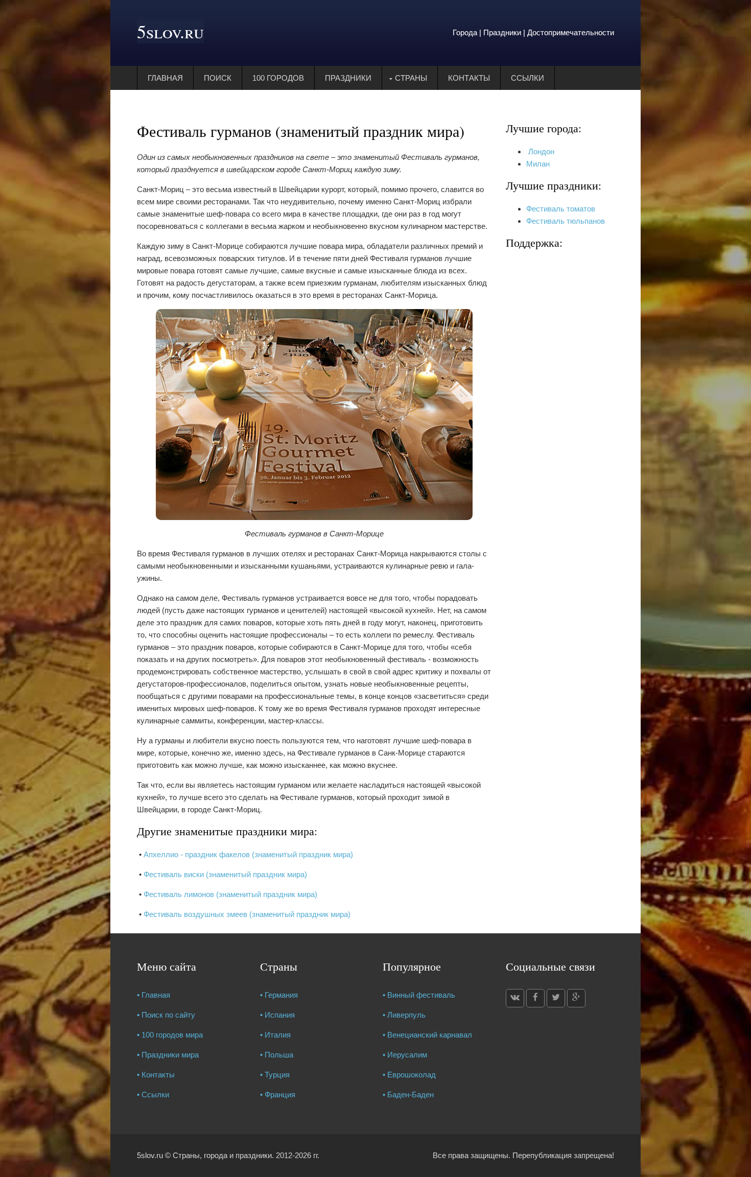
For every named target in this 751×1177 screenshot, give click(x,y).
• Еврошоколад (409, 1074)
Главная (165, 78)
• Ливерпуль (404, 1014)
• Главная (153, 995)
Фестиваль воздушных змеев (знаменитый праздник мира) (247, 914)
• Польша (276, 1054)
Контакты (469, 78)
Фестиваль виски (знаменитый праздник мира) (225, 874)
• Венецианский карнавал (427, 1034)
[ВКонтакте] (515, 998)
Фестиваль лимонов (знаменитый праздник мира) (230, 894)
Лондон (540, 151)
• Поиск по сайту (166, 1014)
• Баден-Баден (408, 1094)
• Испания (277, 1014)
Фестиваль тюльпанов (565, 221)
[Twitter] (556, 998)
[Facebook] (535, 998)
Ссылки (527, 78)
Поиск (217, 78)
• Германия (279, 995)
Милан (538, 163)
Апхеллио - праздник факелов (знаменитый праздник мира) (248, 854)
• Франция (277, 1094)
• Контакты (156, 1074)
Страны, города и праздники (222, 1155)
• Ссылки (153, 1094)
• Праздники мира (168, 1054)
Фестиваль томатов (560, 208)
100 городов (278, 78)
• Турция (275, 1074)
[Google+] (576, 998)
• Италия (275, 1034)
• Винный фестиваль (419, 995)
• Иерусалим (405, 1054)
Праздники (348, 78)
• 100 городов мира (170, 1034)
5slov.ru (170, 31)
